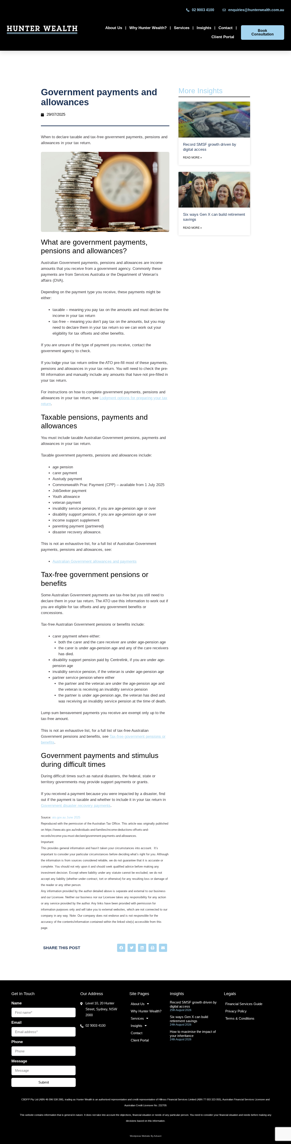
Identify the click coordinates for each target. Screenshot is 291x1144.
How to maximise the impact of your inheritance (193, 1034)
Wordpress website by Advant (145, 1136)
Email (16, 1022)
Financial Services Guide (243, 1004)
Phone (17, 1042)
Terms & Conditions (239, 1018)
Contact (225, 28)
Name (16, 1003)
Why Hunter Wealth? (148, 28)
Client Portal (222, 37)
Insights (204, 28)
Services (181, 28)
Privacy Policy (236, 1011)
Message (19, 1061)
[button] (121, 948)
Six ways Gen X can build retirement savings (189, 1019)
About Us (113, 28)
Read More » (192, 157)
